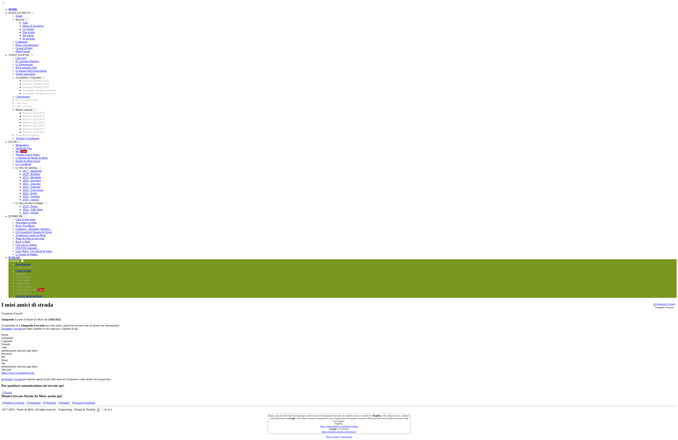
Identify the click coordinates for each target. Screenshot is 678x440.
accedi (18, 328)
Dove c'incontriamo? (27, 45)
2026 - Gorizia (31, 199)
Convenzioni (23, 96)
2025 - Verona (30, 212)
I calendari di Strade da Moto (32, 157)
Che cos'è (21, 58)
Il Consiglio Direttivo (27, 61)
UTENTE (14, 261)
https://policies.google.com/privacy (339, 431)
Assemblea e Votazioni (29, 77)
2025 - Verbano (31, 196)
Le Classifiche (23, 164)
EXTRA (13, 141)
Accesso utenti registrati (29, 296)
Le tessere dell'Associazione (31, 70)
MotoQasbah (23, 51)
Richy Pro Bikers (25, 225)
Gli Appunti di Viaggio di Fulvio (34, 232)
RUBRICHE (16, 216)
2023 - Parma (30, 206)
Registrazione (23, 264)
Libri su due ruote (25, 219)
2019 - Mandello (32, 177)
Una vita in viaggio (26, 244)
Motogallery (22, 145)
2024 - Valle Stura (33, 209)
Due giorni (29, 32)
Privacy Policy (333, 437)
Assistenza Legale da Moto (31, 235)
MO (21, 151)
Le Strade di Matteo (27, 254)
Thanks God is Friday (28, 154)
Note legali (346, 437)
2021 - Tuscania (31, 183)
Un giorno (28, 29)
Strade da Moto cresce (28, 161)
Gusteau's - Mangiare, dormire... (33, 228)
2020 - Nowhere (32, 180)
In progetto (29, 38)
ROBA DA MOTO (19, 12)
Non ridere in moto (26, 222)
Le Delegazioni (24, 64)
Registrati (6, 328)
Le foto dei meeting (27, 167)
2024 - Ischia (30, 193)
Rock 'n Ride (23, 241)
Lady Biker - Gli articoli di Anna (34, 251)
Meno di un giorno (33, 25)
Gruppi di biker (24, 48)
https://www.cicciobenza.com (17, 372)
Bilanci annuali (24, 109)
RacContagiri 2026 (26, 67)
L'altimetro (22, 41)
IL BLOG (14, 257)
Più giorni (28, 35)
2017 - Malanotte (32, 170)
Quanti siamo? (24, 270)
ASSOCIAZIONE (19, 54)
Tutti (25, 22)
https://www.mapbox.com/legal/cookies (339, 426)
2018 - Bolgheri (31, 174)
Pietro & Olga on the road (30, 238)
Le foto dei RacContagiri (30, 203)
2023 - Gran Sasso (33, 190)
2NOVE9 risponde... (27, 248)
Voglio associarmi (25, 74)
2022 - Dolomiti (31, 186)
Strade (19, 16)
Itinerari (20, 19)
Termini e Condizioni (27, 138)
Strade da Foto (24, 148)
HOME (12, 9)
